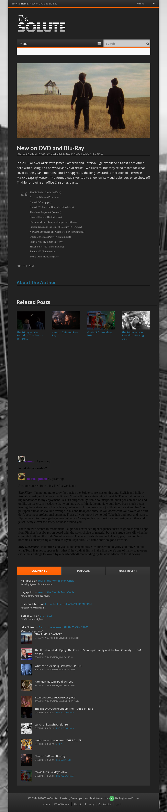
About (77, 804)
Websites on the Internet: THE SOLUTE (58, 740)
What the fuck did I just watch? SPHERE (58, 666)
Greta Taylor (38, 153)
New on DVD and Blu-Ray (65, 333)
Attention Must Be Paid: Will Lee (54, 681)
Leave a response (93, 153)
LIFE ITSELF (46, 615)
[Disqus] (83, 400)
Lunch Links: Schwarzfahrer (52, 724)
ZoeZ (59, 744)
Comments (39, 570)
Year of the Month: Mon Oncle (56, 580)
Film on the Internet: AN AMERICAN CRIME (68, 604)
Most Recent (128, 570)
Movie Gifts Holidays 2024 (99, 333)
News (77, 153)
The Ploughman (65, 712)
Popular (83, 570)
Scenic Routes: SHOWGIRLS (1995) (55, 697)
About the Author (36, 282)
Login (119, 804)
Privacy (89, 804)
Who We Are (61, 804)
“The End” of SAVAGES (48, 634)
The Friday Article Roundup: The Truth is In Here (30, 335)
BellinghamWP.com (127, 798)
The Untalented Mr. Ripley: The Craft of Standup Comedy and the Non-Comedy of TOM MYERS (88, 651)
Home (24, 3)
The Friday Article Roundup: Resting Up (133, 335)
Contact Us (105, 804)
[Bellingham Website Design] (112, 798)
